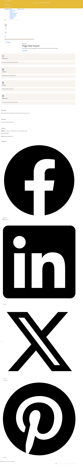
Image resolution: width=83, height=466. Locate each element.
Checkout (12, 122)
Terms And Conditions (25, 113)
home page (24, 50)
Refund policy (8, 113)
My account (3, 122)
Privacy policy (3, 113)
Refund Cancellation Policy (16, 113)
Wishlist (8, 122)
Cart (6, 122)
